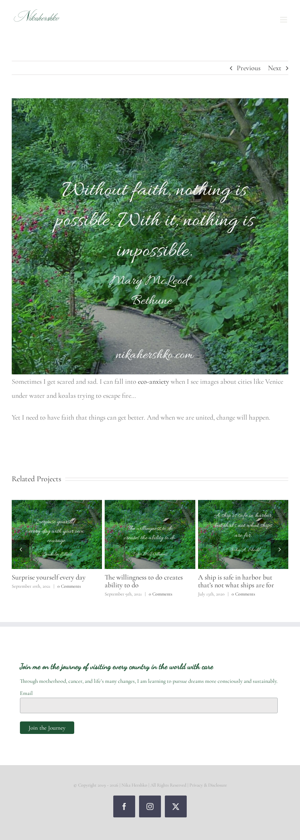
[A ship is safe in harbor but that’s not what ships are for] (243, 504)
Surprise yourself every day (49, 577)
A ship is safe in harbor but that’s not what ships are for (236, 581)
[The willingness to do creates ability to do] (150, 504)
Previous (249, 68)
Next (274, 68)
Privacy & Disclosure (208, 785)
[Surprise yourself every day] (57, 504)
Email (26, 693)
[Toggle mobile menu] (284, 20)
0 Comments (69, 586)
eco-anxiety (154, 381)
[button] (20, 549)
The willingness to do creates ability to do (144, 581)
